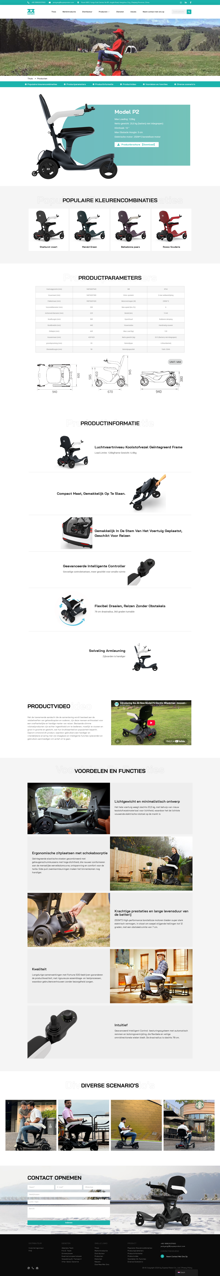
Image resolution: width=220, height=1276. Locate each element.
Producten (103, 12)
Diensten (120, 12)
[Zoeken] (189, 11)
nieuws (133, 12)
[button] (137, 144)
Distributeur (87, 12)
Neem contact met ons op (153, 12)
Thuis (53, 12)
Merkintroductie (69, 12)
